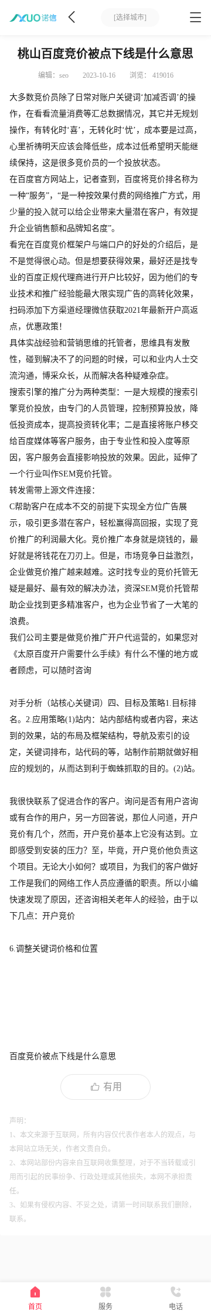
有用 (112, 1087)
